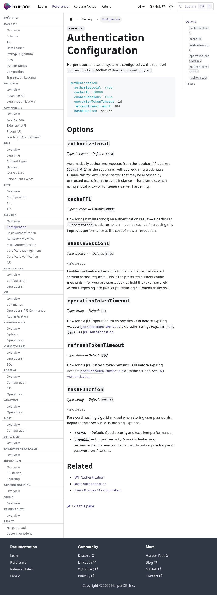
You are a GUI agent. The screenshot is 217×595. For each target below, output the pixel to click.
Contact (152, 576)
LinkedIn (85, 562)
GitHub (155, 6)
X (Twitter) (86, 569)
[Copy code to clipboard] (170, 82)
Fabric (106, 6)
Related (190, 84)
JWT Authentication (98, 332)
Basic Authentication (90, 484)
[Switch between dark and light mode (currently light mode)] (171, 6)
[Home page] (71, 19)
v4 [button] (139, 6)
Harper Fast (155, 555)
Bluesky (84, 576)
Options (191, 21)
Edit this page (83, 506)
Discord (84, 555)
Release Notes (85, 6)
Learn (42, 6)
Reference (60, 6)
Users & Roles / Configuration (97, 490)
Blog (149, 562)
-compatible (102, 326)
